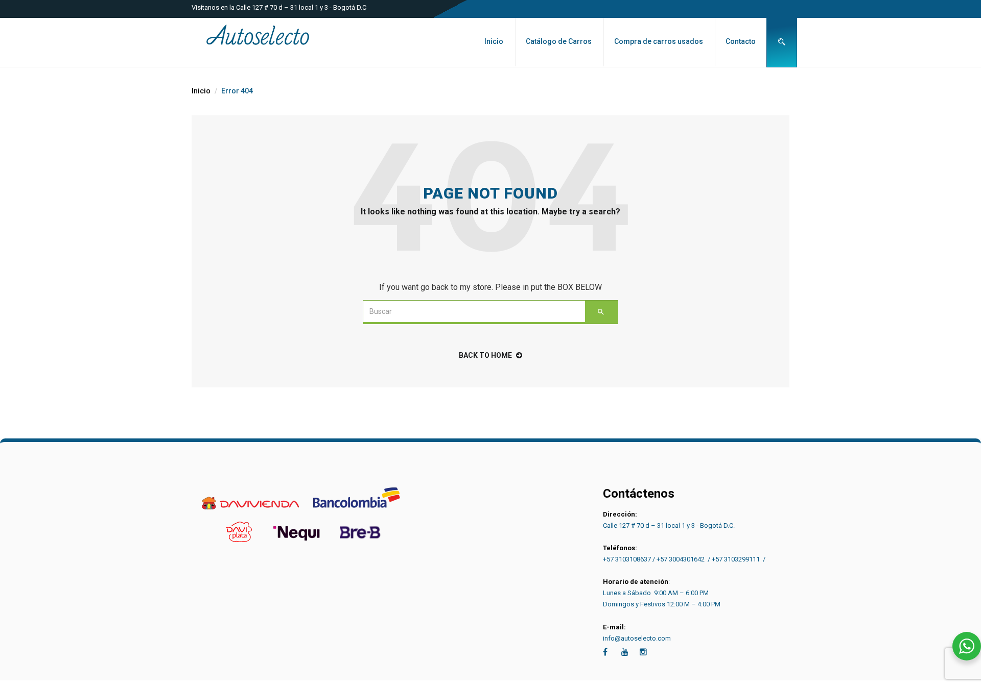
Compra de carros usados (658, 41)
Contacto (741, 41)
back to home (485, 355)
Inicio (493, 41)
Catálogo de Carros (559, 41)
